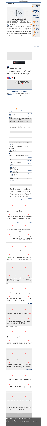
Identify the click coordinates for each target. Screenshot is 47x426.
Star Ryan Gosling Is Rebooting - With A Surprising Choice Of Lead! (36, 10)
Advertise (31, 418)
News (18, 2)
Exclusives (21, 2)
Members (28, 2)
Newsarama (9, 25)
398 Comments (20, 109)
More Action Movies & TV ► (28, 390)
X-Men (18, 222)
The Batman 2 (30, 222)
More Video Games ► (29, 303)
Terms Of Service (15, 418)
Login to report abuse (29, 113)
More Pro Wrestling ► (29, 411)
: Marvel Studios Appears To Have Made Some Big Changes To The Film (36, 7)
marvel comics (15, 3)
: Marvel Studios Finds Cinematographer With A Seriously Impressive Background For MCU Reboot (36, 12)
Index (8, 418)
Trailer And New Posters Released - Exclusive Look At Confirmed (36, 17)
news (9, 3)
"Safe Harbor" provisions (24, 91)
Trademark (27, 418)
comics (11, 3)
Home (7, 3)
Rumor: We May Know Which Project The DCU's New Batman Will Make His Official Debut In (36, 15)
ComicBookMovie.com (11, 95)
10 (21, 110)
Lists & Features (24, 2)
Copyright (25, 418)
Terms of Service (21, 422)
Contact (29, 418)
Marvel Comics (17, 202)
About (12, 418)
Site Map (10, 418)
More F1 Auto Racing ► (29, 369)
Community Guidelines (19, 418)
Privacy (22, 418)
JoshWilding (8, 24)
